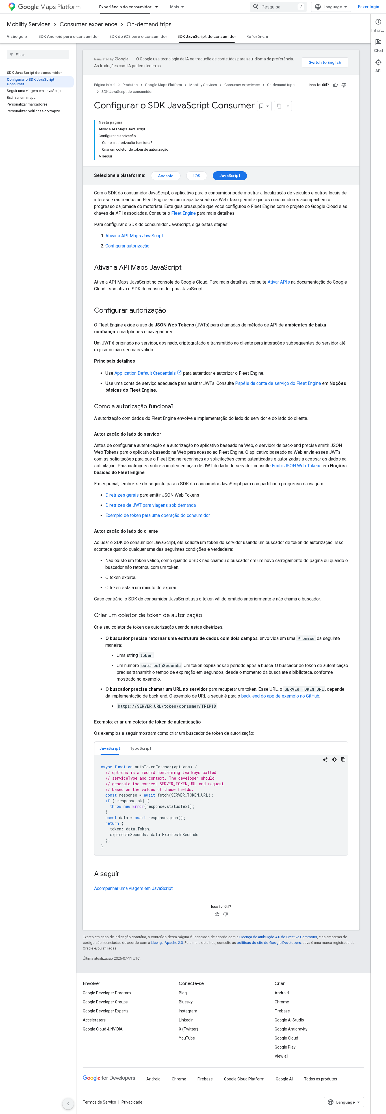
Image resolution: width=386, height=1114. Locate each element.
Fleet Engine (183, 213)
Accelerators (94, 1020)
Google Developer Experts (106, 1011)
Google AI (284, 1079)
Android (166, 175)
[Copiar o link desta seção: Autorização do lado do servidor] (166, 434)
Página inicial (104, 85)
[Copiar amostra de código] (343, 759)
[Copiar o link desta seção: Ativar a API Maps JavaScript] (187, 268)
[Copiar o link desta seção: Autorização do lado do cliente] (163, 531)
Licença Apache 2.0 (167, 942)
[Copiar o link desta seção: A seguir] (125, 874)
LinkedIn (186, 1020)
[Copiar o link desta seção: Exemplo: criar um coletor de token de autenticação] (206, 722)
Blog (183, 993)
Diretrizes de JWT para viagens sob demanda (150, 505)
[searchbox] (38, 54)
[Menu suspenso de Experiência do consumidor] (158, 7)
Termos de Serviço (99, 1102)
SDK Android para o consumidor (68, 36)
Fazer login (368, 7)
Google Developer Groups (105, 1002)
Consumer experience (89, 24)
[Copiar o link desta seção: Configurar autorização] (171, 311)
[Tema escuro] (334, 759)
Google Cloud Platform (244, 1079)
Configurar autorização (127, 246)
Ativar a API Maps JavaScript (134, 235)
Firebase (282, 1011)
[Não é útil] (344, 85)
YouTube (187, 1038)
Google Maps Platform (163, 85)
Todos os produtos (320, 1079)
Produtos (130, 85)
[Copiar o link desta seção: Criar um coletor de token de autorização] (207, 615)
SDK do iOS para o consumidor (138, 36)
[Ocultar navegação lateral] (68, 1103)
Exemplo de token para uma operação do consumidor (157, 515)
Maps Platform (60, 7)
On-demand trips (149, 24)
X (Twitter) (188, 1029)
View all (281, 1056)
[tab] (109, 748)
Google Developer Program (107, 993)
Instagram (188, 1011)
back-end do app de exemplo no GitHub (280, 696)
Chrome (282, 1002)
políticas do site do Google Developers (269, 942)
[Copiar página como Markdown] (279, 106)
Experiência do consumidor (125, 6)
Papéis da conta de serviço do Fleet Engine (278, 383)
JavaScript (230, 175)
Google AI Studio (289, 1020)
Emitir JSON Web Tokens (297, 465)
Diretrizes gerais (122, 495)
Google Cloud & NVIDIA (103, 1029)
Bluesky (186, 1002)
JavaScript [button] (109, 748)
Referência (257, 36)
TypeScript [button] (140, 748)
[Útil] (335, 85)
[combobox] (278, 7)
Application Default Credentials (145, 373)
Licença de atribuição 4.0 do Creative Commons (278, 937)
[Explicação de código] (325, 759)
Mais (174, 6)
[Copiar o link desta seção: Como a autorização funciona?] (179, 407)
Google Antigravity (291, 1029)
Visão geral (17, 36)
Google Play (285, 1047)
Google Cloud (286, 1038)
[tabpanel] (221, 805)
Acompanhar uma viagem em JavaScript (133, 888)
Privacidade (132, 1102)
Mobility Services (29, 24)
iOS (196, 175)
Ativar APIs (279, 282)
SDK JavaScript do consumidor (206, 36)
